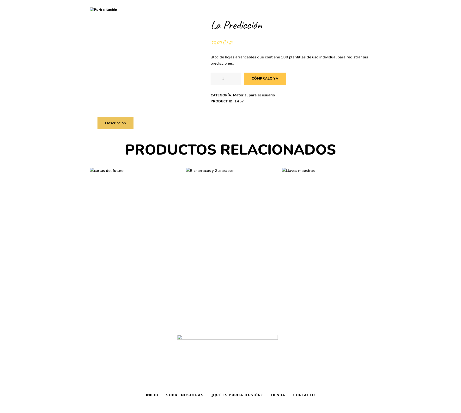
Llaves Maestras (326, 196)
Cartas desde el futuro (134, 197)
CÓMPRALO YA (265, 78)
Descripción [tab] (115, 123)
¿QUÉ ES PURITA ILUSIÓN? (237, 395)
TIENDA (277, 395)
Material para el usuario (254, 95)
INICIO (152, 395)
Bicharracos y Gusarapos (230, 197)
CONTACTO (304, 395)
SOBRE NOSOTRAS (185, 395)
